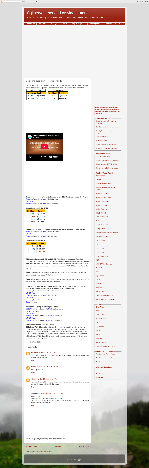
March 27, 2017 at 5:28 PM (48, 367)
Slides (113, 354)
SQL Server (100, 276)
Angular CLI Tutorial (102, 201)
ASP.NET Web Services (104, 264)
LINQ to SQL (100, 248)
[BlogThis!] (34, 342)
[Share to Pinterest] (40, 342)
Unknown (34, 367)
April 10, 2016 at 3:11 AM (47, 352)
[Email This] (31, 342)
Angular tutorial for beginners (106, 144)
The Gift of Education (103, 156)
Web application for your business (107, 160)
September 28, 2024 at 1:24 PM (52, 393)
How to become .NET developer (107, 164)
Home (58, 447)
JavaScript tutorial (102, 137)
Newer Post (31, 447)
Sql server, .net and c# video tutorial (58, 13)
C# (97, 272)
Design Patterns (101, 209)
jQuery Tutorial (101, 229)
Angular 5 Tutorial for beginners (106, 148)
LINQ (97, 244)
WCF (97, 260)
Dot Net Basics (101, 268)
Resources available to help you (107, 168)
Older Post (84, 447)
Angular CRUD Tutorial (103, 197)
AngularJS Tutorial (102, 225)
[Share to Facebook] (38, 342)
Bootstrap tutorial (101, 141)
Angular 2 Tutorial (102, 205)
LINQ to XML (100, 252)
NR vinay (34, 352)
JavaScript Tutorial (102, 236)
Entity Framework (102, 256)
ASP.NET (99, 283)
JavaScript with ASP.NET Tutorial (107, 232)
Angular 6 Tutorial (102, 193)
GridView (99, 287)
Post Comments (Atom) (43, 451)
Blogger (78, 460)
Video (103, 354)
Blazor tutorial (100, 176)
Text (107, 354)
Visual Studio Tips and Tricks (105, 295)
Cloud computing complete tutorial (107, 127)
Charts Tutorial (101, 240)
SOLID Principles (101, 213)
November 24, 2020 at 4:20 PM (46, 379)
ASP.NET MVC (101, 291)
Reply (33, 360)
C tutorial (99, 180)
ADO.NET (99, 280)
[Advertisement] (74, 51)
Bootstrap (99, 221)
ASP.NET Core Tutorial (103, 183)
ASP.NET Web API (102, 217)
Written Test (100, 377)
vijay (33, 379)
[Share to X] (36, 342)
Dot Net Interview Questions (105, 299)
